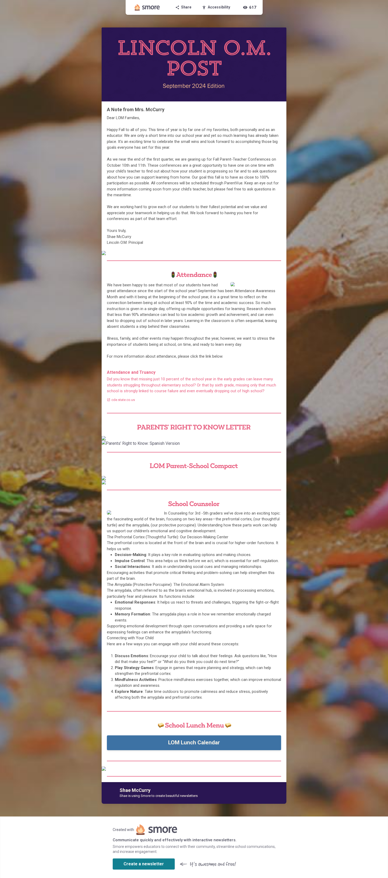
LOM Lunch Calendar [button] (194, 742)
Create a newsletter (144, 863)
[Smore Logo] (147, 7)
